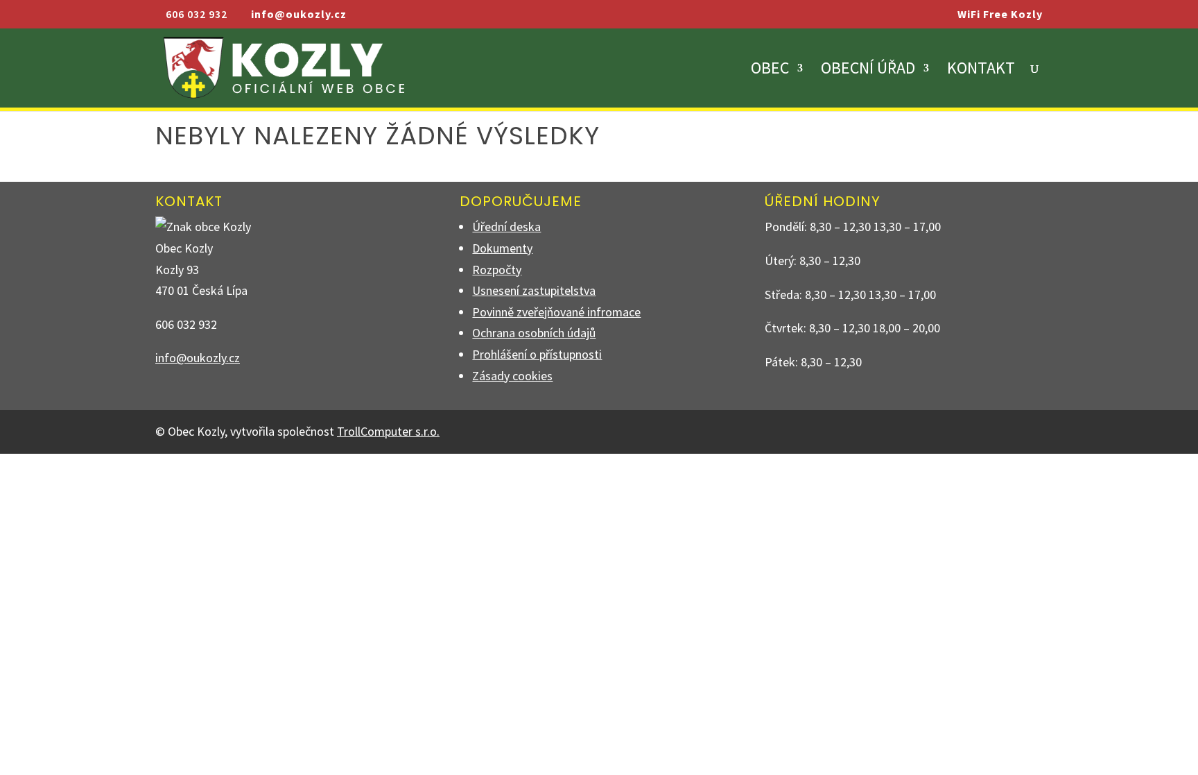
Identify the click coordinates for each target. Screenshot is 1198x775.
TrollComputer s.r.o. (388, 431)
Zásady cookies (512, 376)
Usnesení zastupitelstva (534, 290)
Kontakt (981, 70)
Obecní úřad (868, 70)
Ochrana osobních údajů (534, 333)
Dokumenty (502, 248)
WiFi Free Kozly (1000, 14)
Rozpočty (496, 270)
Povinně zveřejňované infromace (556, 312)
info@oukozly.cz (197, 358)
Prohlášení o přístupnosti (537, 354)
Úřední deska (506, 227)
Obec (770, 70)
